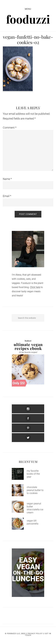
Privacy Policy (35, 634)
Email (7, 196)
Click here (35, 287)
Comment (9, 127)
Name (7, 178)
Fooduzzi (28, 19)
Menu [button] (28, 9)
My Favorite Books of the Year (33, 473)
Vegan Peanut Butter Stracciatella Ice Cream (35, 508)
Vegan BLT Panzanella (32, 522)
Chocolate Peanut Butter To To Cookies (35, 490)
